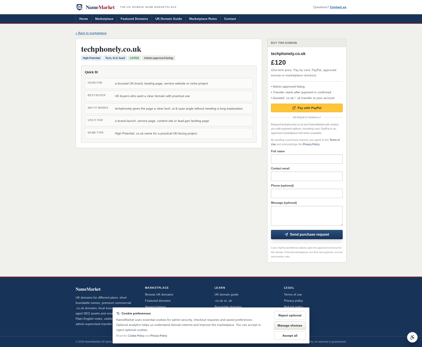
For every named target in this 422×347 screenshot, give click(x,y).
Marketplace (104, 18)
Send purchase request (309, 234)
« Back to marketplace (91, 33)
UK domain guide (226, 294)
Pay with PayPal (309, 108)
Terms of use (293, 294)
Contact (230, 18)
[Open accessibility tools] (412, 337)
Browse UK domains (159, 294)
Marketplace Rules (203, 18)
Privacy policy (293, 300)
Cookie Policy (136, 335)
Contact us (338, 7)
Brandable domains (228, 306)
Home (83, 18)
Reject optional (289, 315)
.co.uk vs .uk (223, 300)
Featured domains (158, 300)
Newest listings (155, 306)
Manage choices (290, 325)
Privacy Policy (311, 144)
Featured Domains (134, 18)
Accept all (289, 335)
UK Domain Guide (168, 18)
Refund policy (293, 306)
